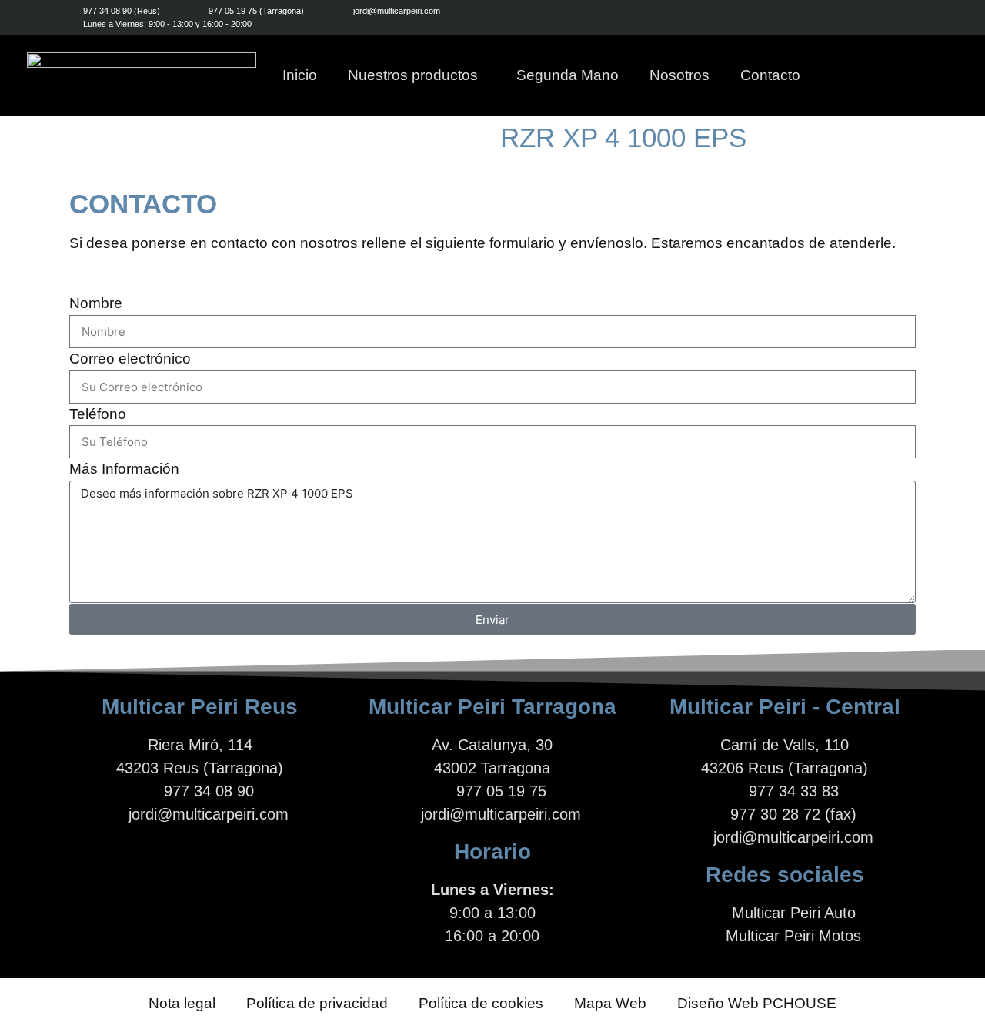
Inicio (299, 75)
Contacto (770, 75)
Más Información (124, 469)
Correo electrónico (130, 358)
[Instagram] (879, 17)
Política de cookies (481, 1003)
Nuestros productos (413, 75)
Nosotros (679, 75)
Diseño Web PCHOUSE (756, 1003)
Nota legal (182, 1003)
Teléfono (97, 414)
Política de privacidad (317, 1003)
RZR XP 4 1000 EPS (623, 137)
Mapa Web (610, 1003)
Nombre (95, 303)
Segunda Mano (567, 75)
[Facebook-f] (844, 17)
